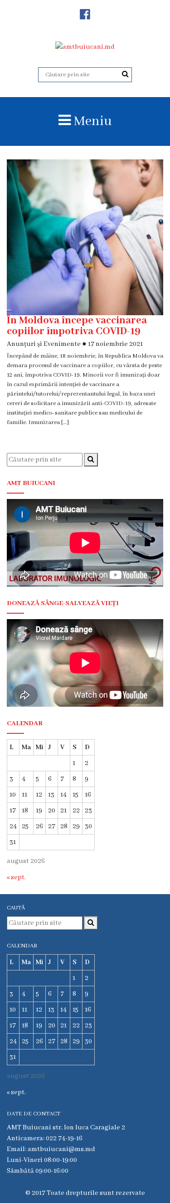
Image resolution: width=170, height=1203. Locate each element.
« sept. (16, 877)
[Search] (125, 74)
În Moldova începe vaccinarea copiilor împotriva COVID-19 (77, 326)
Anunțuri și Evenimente (44, 344)
